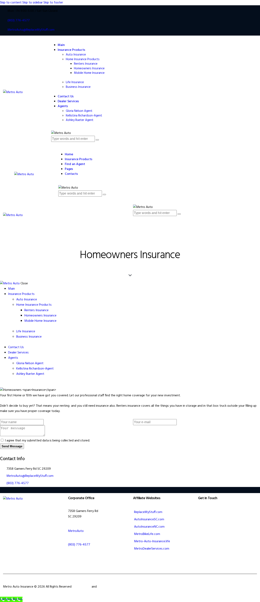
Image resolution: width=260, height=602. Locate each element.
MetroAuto (76, 531)
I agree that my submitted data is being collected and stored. (47, 440)
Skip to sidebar (32, 2)
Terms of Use (81, 586)
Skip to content (11, 2)
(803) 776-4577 (17, 483)
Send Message (12, 446)
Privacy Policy (107, 586)
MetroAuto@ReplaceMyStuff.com (29, 476)
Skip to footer (53, 2)
